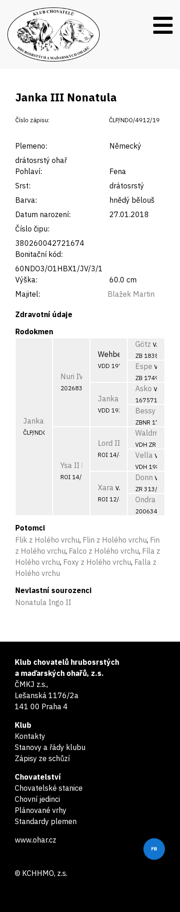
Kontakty (30, 736)
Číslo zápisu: (32, 120)
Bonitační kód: (39, 254)
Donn (144, 477)
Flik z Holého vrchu (47, 539)
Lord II (109, 443)
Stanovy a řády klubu (50, 747)
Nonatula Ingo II (43, 602)
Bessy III (150, 410)
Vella (144, 455)
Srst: (22, 185)
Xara (106, 487)
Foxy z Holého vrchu (97, 562)
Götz (143, 344)
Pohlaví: (28, 171)
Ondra (145, 499)
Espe (143, 366)
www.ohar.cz (35, 839)
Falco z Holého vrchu (104, 551)
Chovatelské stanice (49, 788)
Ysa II (69, 465)
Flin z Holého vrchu (115, 539)
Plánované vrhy (40, 810)
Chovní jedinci (37, 799)
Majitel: (27, 294)
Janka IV (113, 398)
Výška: (26, 279)
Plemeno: (31, 145)
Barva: (26, 200)
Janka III (38, 420)
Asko (143, 388)
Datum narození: (43, 214)
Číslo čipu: (32, 228)
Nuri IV (72, 376)
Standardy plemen (46, 821)
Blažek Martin (131, 294)
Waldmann (153, 432)
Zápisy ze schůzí (42, 758)
